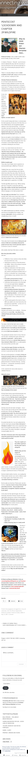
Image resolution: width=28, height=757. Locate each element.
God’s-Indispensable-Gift (17, 586)
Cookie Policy (7, 750)
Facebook (23, 581)
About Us (7, 707)
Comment (21, 664)
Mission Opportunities (17, 610)
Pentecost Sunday (15, 612)
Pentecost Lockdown (6, 612)
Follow (5, 688)
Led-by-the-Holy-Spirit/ (14, 588)
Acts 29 (24, 609)
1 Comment (10, 614)
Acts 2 (20, 609)
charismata (3, 610)
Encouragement (9, 609)
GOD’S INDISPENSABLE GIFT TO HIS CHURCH (15, 625)
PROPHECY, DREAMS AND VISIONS (11, 732)
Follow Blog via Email (12, 675)
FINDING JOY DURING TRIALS (9, 623)
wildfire (21, 612)
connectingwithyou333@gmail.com (9, 581)
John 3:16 (9, 610)
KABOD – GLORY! (7, 730)
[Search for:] (25, 15)
